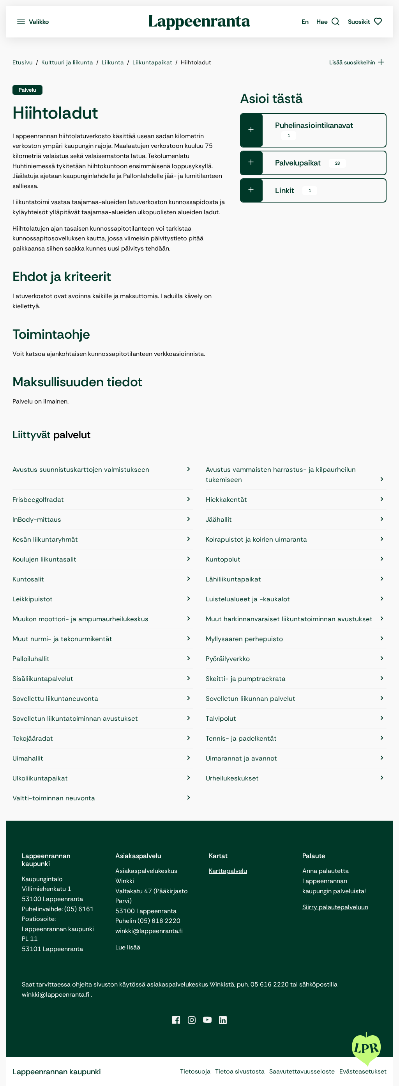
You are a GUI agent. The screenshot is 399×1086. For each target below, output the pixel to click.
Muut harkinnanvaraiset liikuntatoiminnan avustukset (289, 619)
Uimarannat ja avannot (241, 758)
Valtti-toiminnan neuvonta (53, 798)
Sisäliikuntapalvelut (42, 678)
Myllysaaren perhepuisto (244, 639)
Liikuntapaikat (152, 62)
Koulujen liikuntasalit (44, 559)
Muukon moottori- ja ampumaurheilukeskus (80, 619)
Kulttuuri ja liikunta (67, 62)
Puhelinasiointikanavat (314, 129)
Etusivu (22, 62)
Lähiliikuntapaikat (233, 579)
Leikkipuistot (32, 599)
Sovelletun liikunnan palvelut (250, 698)
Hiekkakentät (226, 499)
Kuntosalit (28, 579)
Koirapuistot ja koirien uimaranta (256, 539)
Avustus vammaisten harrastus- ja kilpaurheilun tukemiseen (281, 474)
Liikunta (113, 62)
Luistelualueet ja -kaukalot (248, 599)
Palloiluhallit (30, 658)
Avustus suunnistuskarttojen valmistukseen (80, 469)
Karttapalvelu (228, 871)
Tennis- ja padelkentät (241, 738)
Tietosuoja (195, 1071)
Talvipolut (221, 718)
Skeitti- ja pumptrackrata (246, 678)
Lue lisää (127, 947)
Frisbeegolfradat (38, 499)
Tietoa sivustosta (240, 1071)
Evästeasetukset (363, 1071)
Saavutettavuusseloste (302, 1071)
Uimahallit (27, 758)
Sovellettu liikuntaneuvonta (55, 698)
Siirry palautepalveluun (335, 907)
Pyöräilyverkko (228, 658)
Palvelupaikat (307, 163)
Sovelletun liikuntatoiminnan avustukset (75, 718)
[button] (328, 22)
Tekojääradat (32, 738)
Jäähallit (219, 519)
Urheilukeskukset (232, 778)
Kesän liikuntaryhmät (45, 539)
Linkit (293, 190)
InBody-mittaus (36, 519)
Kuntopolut (223, 559)
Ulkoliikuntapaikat (40, 778)
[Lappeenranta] (200, 21)
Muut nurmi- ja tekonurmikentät (62, 639)
